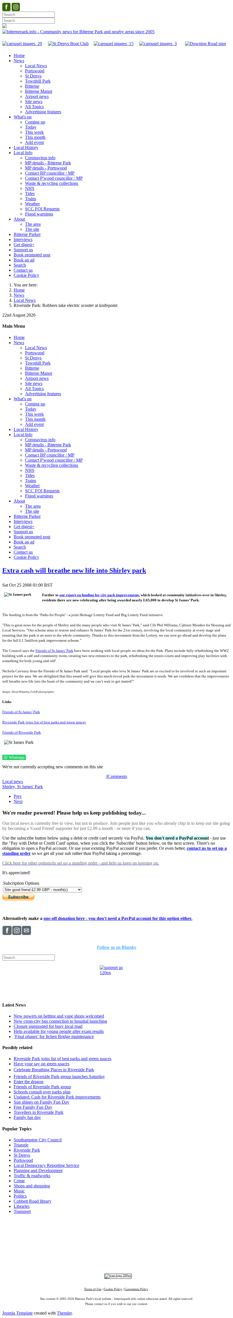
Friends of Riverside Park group (42, 1086)
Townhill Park (95, 1241)
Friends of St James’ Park (54, 650)
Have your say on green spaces (41, 1063)
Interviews (128, 1251)
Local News (25, 300)
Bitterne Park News (121, 1230)
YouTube (154, 1260)
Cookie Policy (113, 1289)
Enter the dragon (28, 1081)
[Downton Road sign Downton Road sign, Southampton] (205, 43)
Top (117, 1221)
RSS (170, 1260)
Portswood (23, 1160)
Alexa (183, 1260)
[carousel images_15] (114, 43)
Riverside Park (27, 1150)
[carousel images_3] (158, 43)
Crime (19, 1180)
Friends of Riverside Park (21, 732)
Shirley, (9, 786)
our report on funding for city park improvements (99, 595)
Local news (12, 781)
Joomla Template (17, 1313)
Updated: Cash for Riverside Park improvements (57, 1097)
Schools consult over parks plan (42, 1091)
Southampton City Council (38, 1139)
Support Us (67, 1230)
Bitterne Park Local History (166, 1230)
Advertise (45, 1230)
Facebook (75, 1260)
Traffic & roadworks (32, 1175)
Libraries (22, 1206)
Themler (64, 1313)
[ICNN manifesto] (117, 1275)
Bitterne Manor (117, 1241)
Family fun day (27, 1117)
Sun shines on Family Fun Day (41, 1102)
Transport (22, 1211)
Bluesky (114, 1260)
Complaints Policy (136, 1289)
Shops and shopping (32, 1185)
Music (19, 1191)
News (19, 295)
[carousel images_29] (22, 43)
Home (19, 290)
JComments (116, 776)
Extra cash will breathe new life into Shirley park (74, 570)
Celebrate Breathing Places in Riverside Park (54, 1069)
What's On (203, 1230)
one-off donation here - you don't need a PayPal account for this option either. (117, 918)
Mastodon (134, 1260)
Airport (141, 1251)
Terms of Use (92, 1289)
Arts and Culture (98, 1251)
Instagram (95, 1260)
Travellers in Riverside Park (38, 1112)
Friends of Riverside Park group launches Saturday (59, 1076)
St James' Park (30, 786)
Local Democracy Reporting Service (46, 1165)
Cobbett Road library (32, 1201)
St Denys (22, 1155)
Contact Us (90, 1230)
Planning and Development (38, 1170)
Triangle (21, 1145)
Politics (20, 1196)
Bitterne (134, 1241)
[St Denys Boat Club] (68, 43)
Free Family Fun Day (33, 1107)
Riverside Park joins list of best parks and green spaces (44, 722)
